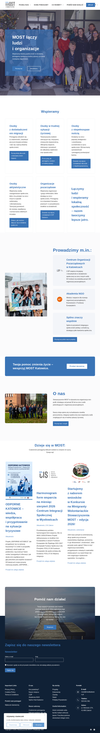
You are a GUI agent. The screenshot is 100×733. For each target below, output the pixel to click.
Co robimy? (57, 5)
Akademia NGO (75, 293)
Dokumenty (56, 692)
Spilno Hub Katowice (36, 700)
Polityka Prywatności (59, 700)
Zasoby (55, 695)
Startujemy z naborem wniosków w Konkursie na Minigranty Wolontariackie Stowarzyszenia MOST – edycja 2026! (78, 506)
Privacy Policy (10, 689)
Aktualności (10, 536)
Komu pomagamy (41, 5)
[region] (25, 721)
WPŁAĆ (90, 5)
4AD (42, 729)
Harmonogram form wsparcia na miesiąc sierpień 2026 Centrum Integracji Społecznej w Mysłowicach (49, 506)
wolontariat (80, 530)
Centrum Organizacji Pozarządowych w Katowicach (78, 263)
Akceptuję (39, 725)
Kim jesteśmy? (34, 689)
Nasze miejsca (34, 692)
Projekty (55, 689)
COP (30, 695)
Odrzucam (26, 725)
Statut (54, 697)
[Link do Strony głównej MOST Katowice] (10, 4)
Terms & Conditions (12, 695)
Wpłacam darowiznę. (12, 705)
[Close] (45, 715)
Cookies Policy (10, 692)
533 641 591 (85, 701)
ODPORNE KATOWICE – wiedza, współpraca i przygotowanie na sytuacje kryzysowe (17, 517)
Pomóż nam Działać (75, 5)
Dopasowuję (13, 725)
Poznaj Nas (24, 5)
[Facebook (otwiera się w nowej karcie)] (91, 729)
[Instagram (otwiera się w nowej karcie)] (94, 729)
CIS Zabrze (49, 525)
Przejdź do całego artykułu (15, 570)
